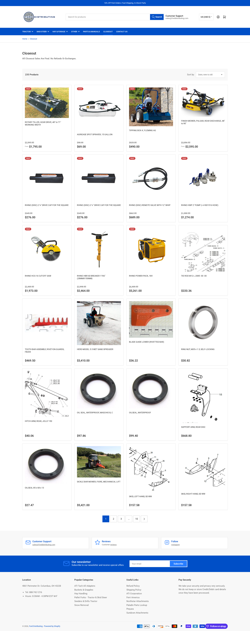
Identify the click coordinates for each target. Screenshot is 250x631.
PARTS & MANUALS (91, 32)
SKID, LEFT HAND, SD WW (140, 496)
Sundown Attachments (137, 612)
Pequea (130, 609)
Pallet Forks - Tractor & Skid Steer (90, 597)
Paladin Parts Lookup (136, 605)
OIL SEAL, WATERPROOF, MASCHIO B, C (95, 412)
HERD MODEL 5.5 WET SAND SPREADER (95, 349)
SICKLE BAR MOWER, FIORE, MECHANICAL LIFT (98, 482)
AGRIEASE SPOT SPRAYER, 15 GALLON (94, 134)
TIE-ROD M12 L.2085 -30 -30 (194, 276)
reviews (113, 545)
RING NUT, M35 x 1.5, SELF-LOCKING (198, 349)
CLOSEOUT (108, 32)
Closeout (33, 39)
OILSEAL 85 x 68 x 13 (34, 488)
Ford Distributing (36, 626)
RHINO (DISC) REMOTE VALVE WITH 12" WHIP (149, 205)
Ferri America (132, 597)
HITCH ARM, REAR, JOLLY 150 (38, 421)
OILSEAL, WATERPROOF (140, 412)
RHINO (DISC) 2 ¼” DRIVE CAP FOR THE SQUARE (47, 205)
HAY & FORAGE (59, 32)
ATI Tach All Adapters (84, 586)
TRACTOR (26, 32)
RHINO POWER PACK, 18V (141, 276)
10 (136, 519)
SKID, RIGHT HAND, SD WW (193, 494)
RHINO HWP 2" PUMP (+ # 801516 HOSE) (199, 205)
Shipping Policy (133, 589)
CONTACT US (121, 32)
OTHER (74, 32)
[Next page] (144, 519)
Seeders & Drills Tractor (85, 601)
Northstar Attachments (137, 601)
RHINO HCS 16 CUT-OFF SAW (38, 276)
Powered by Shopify (52, 626)
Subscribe (178, 563)
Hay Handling (80, 593)
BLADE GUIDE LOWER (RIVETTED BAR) (146, 342)
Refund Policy (133, 586)
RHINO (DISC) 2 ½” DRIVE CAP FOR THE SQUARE (99, 205)
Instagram (175, 545)
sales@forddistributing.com (43, 545)
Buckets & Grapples (83, 589)
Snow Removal (81, 605)
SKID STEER (42, 32)
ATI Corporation (134, 593)
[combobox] (115, 17)
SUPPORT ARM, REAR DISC (193, 427)
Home (24, 39)
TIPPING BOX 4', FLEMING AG (142, 130)
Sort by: (190, 74)
